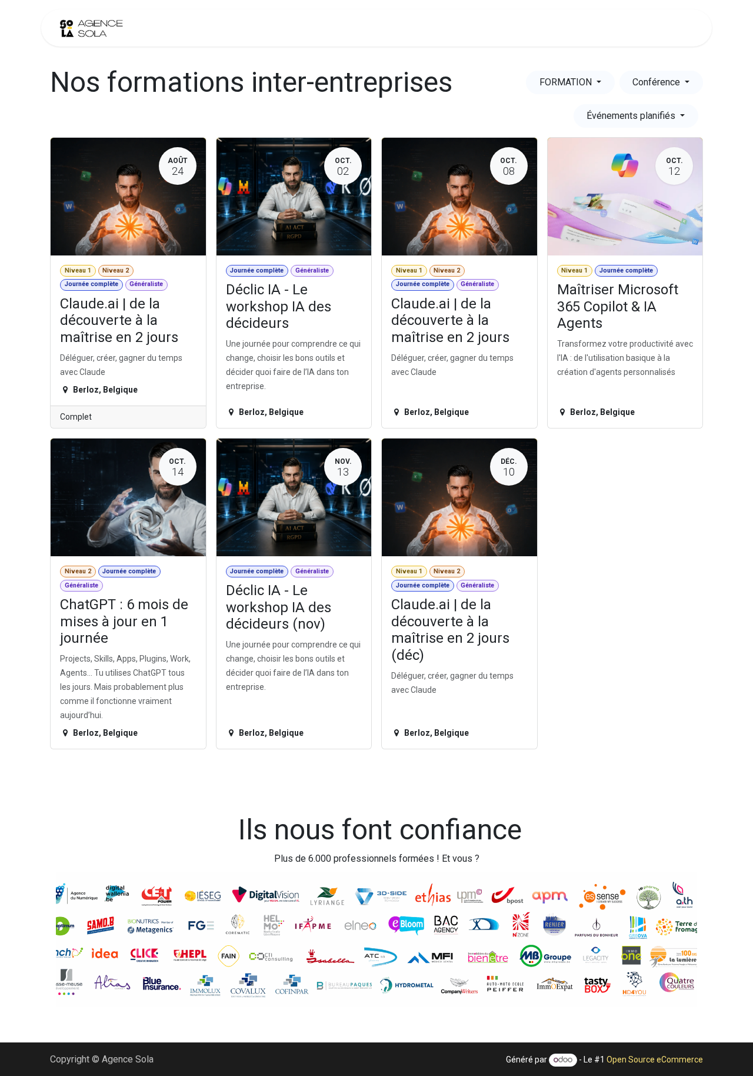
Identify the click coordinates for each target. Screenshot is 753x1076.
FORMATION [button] (566, 82)
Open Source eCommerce (655, 1059)
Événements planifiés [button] (632, 115)
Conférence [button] (657, 82)
